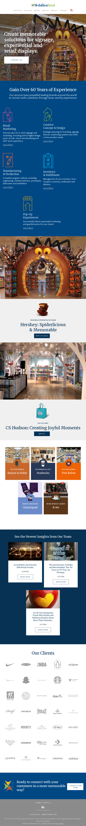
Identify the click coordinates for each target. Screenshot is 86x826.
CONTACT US (16, 60)
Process (28, 10)
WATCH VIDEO (42, 336)
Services (17, 10)
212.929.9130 (34, 814)
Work (37, 10)
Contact (64, 10)
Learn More (8, 145)
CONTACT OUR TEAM (75, 787)
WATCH (42, 434)
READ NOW (25, 577)
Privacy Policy (59, 824)
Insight (45, 10)
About (54, 10)
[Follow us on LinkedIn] (43, 807)
